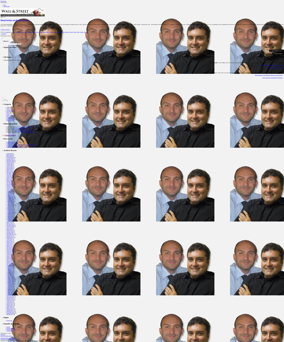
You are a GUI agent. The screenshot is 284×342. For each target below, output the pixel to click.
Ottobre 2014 (10, 282)
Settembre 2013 (10, 299)
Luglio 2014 (9, 286)
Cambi (8, 107)
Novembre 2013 (10, 297)
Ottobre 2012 (10, 314)
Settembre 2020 (10, 213)
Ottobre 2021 (10, 200)
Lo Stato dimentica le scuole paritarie (22, 130)
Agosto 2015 (10, 269)
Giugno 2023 (10, 177)
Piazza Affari (10, 116)
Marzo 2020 (9, 218)
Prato (62, 32)
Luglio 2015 (9, 270)
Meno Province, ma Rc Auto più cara (15, 20)
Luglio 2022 (9, 189)
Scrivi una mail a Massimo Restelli (275, 67)
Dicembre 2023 (10, 172)
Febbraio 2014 (10, 293)
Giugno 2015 (10, 271)
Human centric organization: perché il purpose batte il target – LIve (22, 146)
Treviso (85, 32)
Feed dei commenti (11, 329)
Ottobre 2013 (10, 298)
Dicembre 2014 (10, 279)
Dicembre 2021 (10, 197)
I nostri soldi (8, 32)
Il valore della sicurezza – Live (14, 142)
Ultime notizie (10, 135)
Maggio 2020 (10, 216)
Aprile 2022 (9, 193)
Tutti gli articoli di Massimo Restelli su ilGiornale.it (271, 65)
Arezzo (23, 32)
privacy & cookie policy (6, 336)
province (66, 32)
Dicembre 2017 (10, 233)
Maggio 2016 (10, 257)
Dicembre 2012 (10, 311)
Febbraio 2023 (10, 181)
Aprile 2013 (9, 306)
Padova (47, 32)
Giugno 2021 (10, 205)
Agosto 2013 (10, 301)
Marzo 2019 (9, 222)
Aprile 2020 (9, 217)
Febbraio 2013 (10, 309)
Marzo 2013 (9, 307)
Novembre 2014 (10, 281)
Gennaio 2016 (10, 262)
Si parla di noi (10, 118)
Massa (43, 32)
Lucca (40, 32)
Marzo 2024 (9, 170)
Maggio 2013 (10, 305)
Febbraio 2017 (10, 246)
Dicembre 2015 (10, 263)
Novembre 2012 (10, 313)
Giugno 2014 (10, 287)
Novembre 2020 (10, 212)
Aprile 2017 (9, 244)
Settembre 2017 (10, 237)
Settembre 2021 (10, 201)
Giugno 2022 (10, 190)
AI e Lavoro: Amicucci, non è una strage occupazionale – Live (21, 144)
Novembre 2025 (10, 157)
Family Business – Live (12, 143)
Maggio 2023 (10, 178)
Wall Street (9, 120)
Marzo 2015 (9, 275)
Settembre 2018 (10, 226)
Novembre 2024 (10, 161)
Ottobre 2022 (10, 185)
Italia (8, 112)
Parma (51, 32)
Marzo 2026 (9, 156)
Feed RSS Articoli (5, 339)
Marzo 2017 (9, 245)
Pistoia (55, 32)
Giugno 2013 (10, 303)
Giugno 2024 (10, 166)
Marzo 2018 (9, 229)
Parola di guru (10, 115)
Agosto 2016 (10, 253)
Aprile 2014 (9, 290)
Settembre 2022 (10, 186)
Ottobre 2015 (10, 266)
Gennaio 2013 (10, 310)
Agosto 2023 (10, 176)
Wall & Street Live (11, 119)
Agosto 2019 (10, 221)
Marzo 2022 (9, 194)
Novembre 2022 (10, 184)
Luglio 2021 (9, 204)
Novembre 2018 (10, 225)
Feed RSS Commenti (14, 339)
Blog (5, 5)
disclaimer (3, 334)
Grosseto (32, 32)
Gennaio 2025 (10, 158)
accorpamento (17, 32)
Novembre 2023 (10, 173)
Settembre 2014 (10, 283)
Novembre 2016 (10, 249)
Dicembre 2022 (10, 182)
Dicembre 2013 (10, 295)
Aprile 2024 (9, 169)
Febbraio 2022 (10, 196)
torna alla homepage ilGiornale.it (8, 338)
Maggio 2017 (10, 242)
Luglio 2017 (9, 240)
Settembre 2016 (10, 252)
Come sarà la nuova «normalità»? (26, 127)
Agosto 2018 (10, 228)
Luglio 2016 (9, 254)
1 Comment (3, 33)
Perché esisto (7, 6)
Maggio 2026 (10, 154)
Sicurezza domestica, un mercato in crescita (17, 147)
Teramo (81, 32)
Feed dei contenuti (11, 328)
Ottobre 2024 (10, 162)
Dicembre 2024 (10, 160)
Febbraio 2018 (10, 230)
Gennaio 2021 (10, 210)
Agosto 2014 (10, 285)
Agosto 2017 (10, 238)
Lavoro (8, 114)
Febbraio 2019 (10, 224)
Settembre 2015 (10, 267)
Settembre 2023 (10, 174)
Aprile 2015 (9, 274)
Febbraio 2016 (10, 261)
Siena (75, 32)
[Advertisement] (15, 89)
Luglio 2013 (9, 302)
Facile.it (27, 32)
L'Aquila (36, 32)
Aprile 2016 (9, 258)
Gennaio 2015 (10, 278)
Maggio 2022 (10, 192)
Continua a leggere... (5, 29)
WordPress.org (10, 330)
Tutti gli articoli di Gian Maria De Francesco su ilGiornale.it (269, 75)
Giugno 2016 (10, 255)
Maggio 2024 (10, 168)
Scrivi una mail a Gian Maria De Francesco (272, 77)
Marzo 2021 (9, 208)
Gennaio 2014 (10, 294)
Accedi (8, 326)
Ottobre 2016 (10, 250)
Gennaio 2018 (10, 232)
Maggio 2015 (10, 273)
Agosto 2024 (10, 164)
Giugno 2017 (10, 241)
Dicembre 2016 (10, 248)
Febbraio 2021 (10, 209)
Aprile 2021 (9, 206)
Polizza (59, 32)
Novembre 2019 (10, 220)
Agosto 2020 (10, 214)
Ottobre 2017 (10, 236)
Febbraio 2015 (10, 277)
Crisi (8, 108)
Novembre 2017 (10, 234)
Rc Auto (71, 32)
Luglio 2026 (9, 153)
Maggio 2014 (10, 289)
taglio (78, 32)
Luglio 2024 (9, 165)
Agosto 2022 (10, 188)
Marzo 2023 (9, 180)
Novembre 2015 (10, 265)
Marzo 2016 (9, 259)
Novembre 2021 (10, 198)
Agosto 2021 (10, 202)
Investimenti (9, 111)
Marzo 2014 (9, 291)
